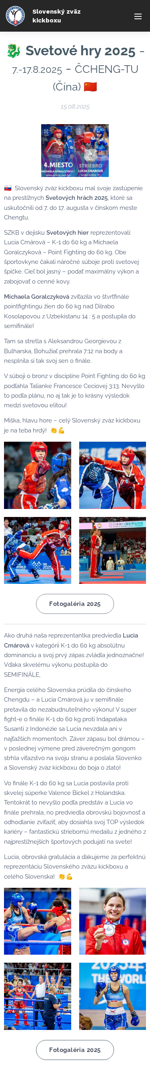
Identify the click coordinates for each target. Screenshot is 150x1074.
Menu (138, 16)
